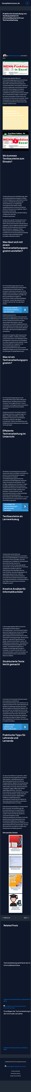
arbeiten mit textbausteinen (12, 999)
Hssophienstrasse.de (11, 3)
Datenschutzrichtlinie (15, 1075)
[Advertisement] (15, 38)
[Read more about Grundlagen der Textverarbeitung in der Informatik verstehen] (17, 1007)
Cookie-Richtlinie (15, 1071)
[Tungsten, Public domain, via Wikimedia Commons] (15, 1066)
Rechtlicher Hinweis (15, 1073)
